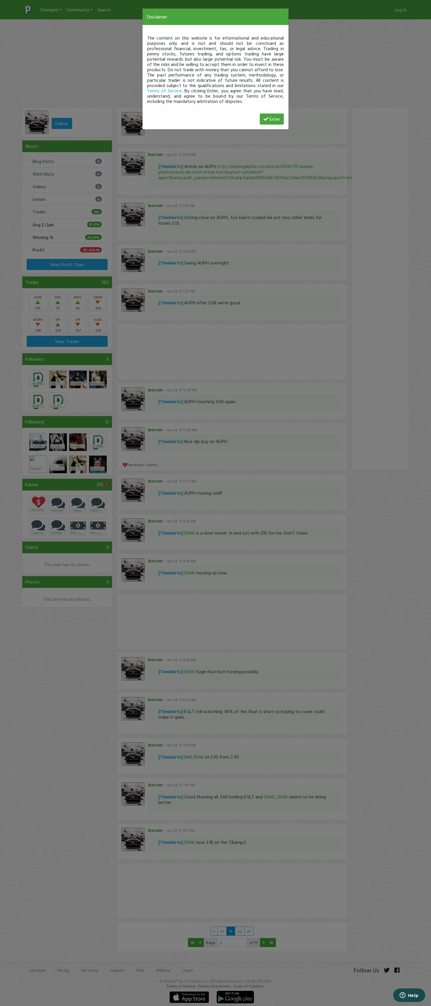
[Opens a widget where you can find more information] (409, 995)
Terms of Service (164, 90)
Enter (274, 119)
